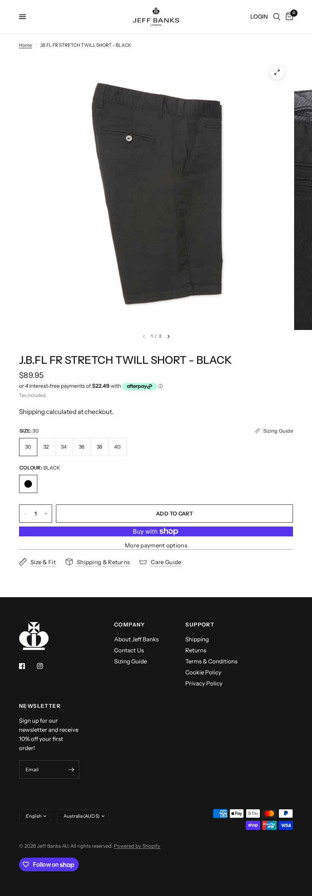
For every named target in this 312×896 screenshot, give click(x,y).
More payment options (156, 545)
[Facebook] (27, 666)
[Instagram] (45, 666)
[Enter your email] (71, 769)
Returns (195, 650)
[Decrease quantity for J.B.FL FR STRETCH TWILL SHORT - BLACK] (25, 513)
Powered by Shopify (137, 846)
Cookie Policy (203, 672)
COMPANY (129, 624)
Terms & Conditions (211, 661)
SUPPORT (199, 624)
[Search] (277, 16)
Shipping (197, 639)
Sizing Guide (130, 661)
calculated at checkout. (66, 411)
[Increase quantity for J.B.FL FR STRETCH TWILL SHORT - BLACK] (46, 513)
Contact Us (129, 650)
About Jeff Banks (136, 639)
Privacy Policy (204, 683)
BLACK (28, 484)
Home (25, 45)
